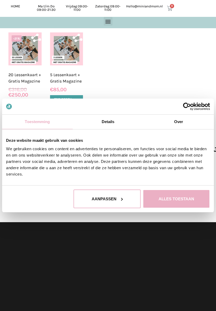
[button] (108, 21)
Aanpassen (104, 199)
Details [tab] (108, 121)
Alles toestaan (176, 199)
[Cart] (170, 8)
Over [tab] (178, 121)
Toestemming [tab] (37, 121)
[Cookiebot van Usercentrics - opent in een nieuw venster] (187, 106)
